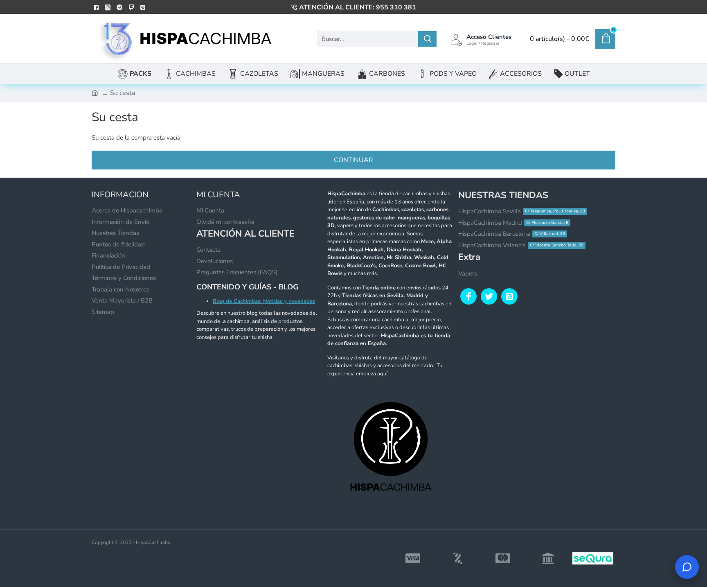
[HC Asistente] (687, 567)
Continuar (353, 160)
